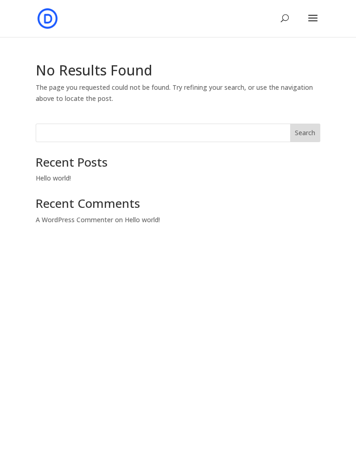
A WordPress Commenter (74, 219)
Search (305, 132)
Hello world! (53, 178)
